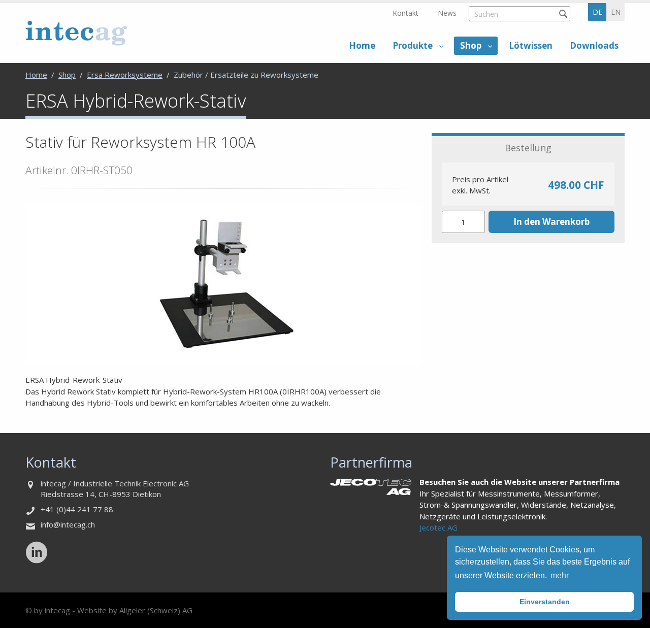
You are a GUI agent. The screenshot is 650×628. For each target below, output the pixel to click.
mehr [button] (559, 575)
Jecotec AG (438, 527)
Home (362, 45)
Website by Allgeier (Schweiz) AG (134, 610)
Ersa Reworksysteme (124, 75)
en (616, 12)
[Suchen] (563, 13)
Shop (470, 45)
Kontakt (405, 13)
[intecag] (76, 32)
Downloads (594, 45)
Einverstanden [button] (544, 602)
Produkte (413, 45)
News (447, 13)
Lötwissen (530, 45)
